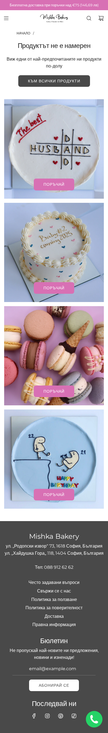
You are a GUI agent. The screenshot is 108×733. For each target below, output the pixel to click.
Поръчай (54, 184)
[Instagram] (47, 716)
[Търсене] (89, 18)
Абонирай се (54, 685)
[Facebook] (34, 716)
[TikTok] (74, 716)
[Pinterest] (61, 716)
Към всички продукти (54, 81)
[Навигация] (6, 18)
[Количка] (101, 18)
